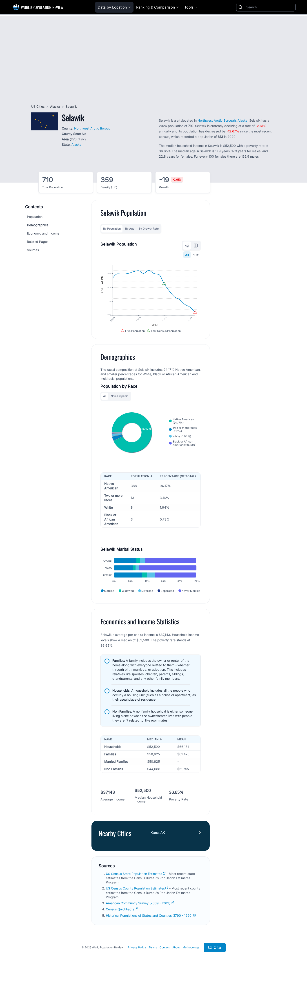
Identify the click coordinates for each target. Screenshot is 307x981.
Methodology (190, 947)
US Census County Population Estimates (135, 888)
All (187, 255)
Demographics (37, 225)
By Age (129, 228)
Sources (33, 250)
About (176, 947)
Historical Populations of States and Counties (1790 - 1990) (149, 915)
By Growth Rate (149, 228)
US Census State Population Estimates (134, 874)
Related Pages (37, 242)
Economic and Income (43, 233)
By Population (112, 228)
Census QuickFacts (120, 909)
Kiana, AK (158, 832)
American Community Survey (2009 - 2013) (138, 903)
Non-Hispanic (119, 396)
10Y (196, 255)
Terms (153, 947)
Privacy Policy (137, 947)
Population (34, 217)
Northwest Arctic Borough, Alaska (222, 120)
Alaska (55, 106)
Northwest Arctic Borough (93, 128)
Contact (165, 947)
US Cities (37, 106)
